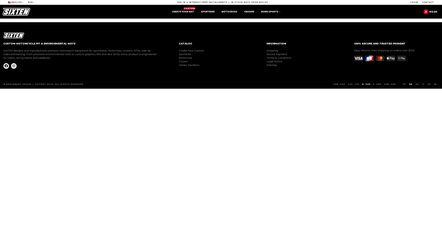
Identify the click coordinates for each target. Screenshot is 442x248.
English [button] (17, 2)
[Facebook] (6, 66)
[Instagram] (14, 66)
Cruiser (249, 11)
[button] (222, 2)
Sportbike (208, 11)
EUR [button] (30, 2)
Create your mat (183, 10)
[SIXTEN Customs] (16, 12)
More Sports (269, 11)
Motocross (229, 11)
